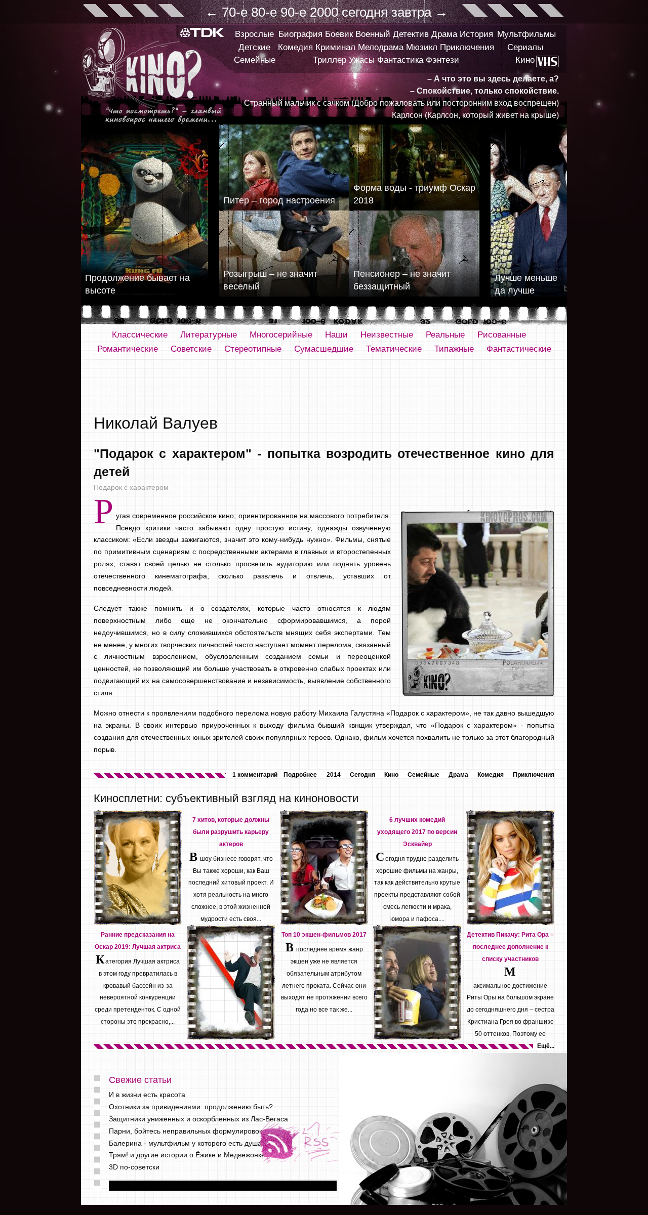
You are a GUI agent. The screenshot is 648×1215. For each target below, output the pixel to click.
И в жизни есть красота (147, 1095)
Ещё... (545, 1046)
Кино (525, 60)
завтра (411, 12)
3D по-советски (134, 1167)
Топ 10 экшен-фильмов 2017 (324, 934)
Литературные (208, 335)
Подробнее (300, 774)
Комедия (295, 47)
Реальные (445, 335)
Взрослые (254, 34)
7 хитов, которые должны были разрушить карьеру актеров (230, 832)
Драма (444, 34)
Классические (140, 335)
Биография (300, 34)
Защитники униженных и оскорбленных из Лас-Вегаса (198, 1119)
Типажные (454, 349)
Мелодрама (380, 47)
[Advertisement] (324, 387)
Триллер (329, 60)
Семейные (254, 60)
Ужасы (362, 60)
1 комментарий (254, 774)
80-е (264, 12)
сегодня (365, 12)
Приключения (467, 47)
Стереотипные (252, 349)
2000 (324, 12)
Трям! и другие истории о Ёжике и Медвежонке (187, 1155)
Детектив (411, 34)
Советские (191, 349)
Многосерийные (281, 335)
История (476, 34)
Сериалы (525, 47)
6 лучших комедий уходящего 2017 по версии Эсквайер (417, 832)
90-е (293, 12)
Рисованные (501, 335)
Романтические (127, 349)
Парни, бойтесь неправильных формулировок (185, 1131)
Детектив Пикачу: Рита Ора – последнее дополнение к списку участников (510, 946)
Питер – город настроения (279, 200)
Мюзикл (421, 47)
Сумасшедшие (323, 349)
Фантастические (519, 349)
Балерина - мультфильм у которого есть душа (185, 1143)
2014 (334, 774)
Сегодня (362, 774)
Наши (336, 335)
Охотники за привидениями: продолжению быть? (191, 1107)
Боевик (339, 34)
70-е (235, 12)
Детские (254, 47)
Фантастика (400, 60)
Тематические (394, 349)
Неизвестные (386, 335)
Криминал (335, 47)
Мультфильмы (526, 34)
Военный (372, 34)
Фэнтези (442, 60)
